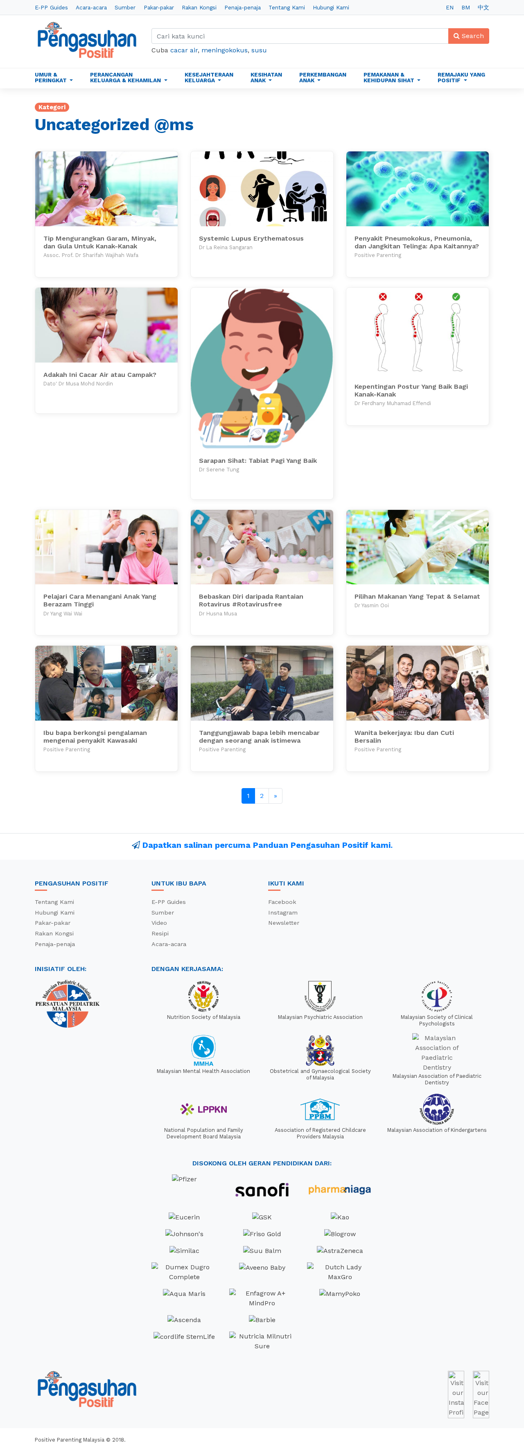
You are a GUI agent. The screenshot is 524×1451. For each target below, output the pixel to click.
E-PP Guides (51, 7)
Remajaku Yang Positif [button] (461, 77)
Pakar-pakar (159, 7)
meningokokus (224, 50)
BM (465, 7)
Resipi (160, 933)
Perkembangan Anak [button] (322, 77)
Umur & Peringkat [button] (51, 77)
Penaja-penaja (242, 7)
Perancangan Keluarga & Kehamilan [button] (126, 77)
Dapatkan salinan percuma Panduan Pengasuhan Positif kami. (267, 845)
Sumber (125, 7)
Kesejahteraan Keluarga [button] (209, 77)
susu (259, 50)
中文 (483, 7)
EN (450, 7)
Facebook (282, 902)
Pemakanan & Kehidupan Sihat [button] (390, 77)
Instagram (283, 912)
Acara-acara (91, 7)
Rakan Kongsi (199, 7)
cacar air (184, 50)
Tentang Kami (287, 7)
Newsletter (283, 922)
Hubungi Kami (331, 7)
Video (159, 922)
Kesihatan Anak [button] (266, 77)
